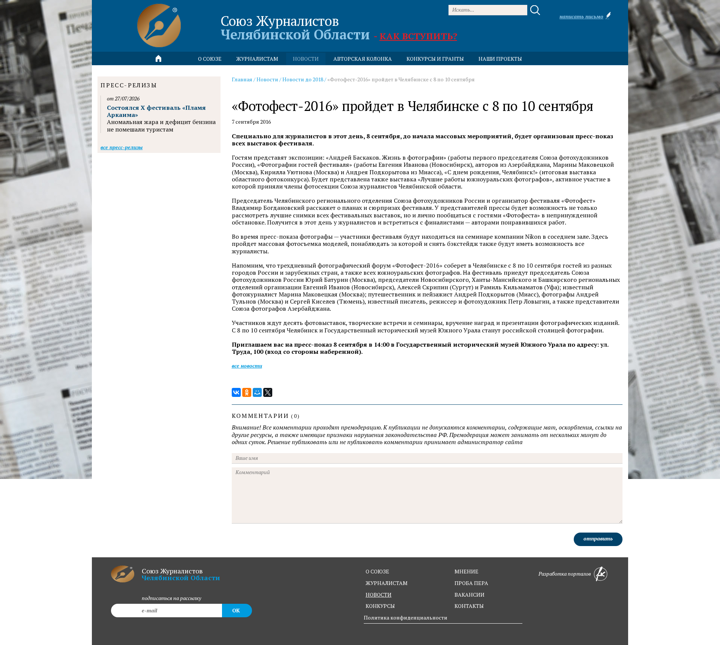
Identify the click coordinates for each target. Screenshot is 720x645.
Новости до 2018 (302, 79)
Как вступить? (418, 36)
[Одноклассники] (246, 392)
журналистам (387, 583)
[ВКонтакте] (236, 392)
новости (306, 58)
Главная (242, 79)
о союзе (377, 571)
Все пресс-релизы (121, 147)
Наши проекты (500, 58)
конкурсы (380, 605)
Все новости (247, 365)
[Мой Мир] (257, 392)
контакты (469, 605)
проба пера (471, 583)
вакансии (469, 594)
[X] (267, 392)
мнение (466, 571)
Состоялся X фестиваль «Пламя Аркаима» (156, 111)
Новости (267, 79)
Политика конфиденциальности (405, 617)
